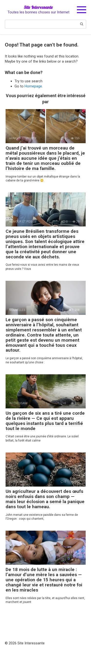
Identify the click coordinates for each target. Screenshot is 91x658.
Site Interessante (38, 7)
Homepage (33, 86)
